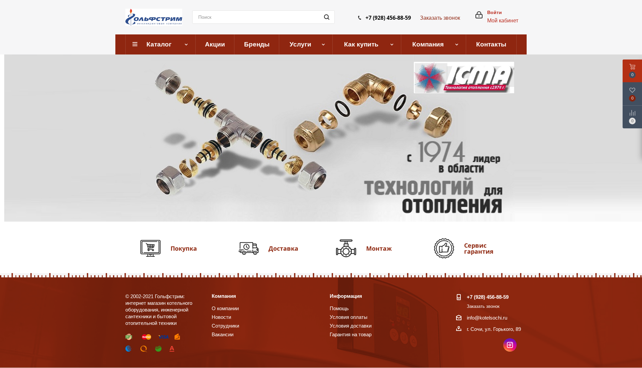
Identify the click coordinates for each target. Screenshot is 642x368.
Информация (346, 296)
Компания (224, 296)
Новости (221, 317)
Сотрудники (225, 326)
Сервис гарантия (479, 248)
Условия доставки (350, 326)
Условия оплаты (348, 317)
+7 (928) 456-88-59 (388, 17)
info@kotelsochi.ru (487, 318)
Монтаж (379, 248)
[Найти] (327, 17)
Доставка (283, 248)
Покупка (184, 248)
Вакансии (222, 334)
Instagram (510, 345)
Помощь (339, 308)
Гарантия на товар (350, 334)
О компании (225, 308)
